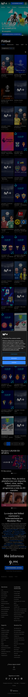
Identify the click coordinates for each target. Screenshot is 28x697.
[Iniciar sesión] (25, 3)
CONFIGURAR (14, 354)
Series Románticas (5, 609)
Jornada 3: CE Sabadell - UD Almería (20, 204)
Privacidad (22, 683)
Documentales (4, 613)
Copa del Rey (7, 533)
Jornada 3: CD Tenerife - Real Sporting (18, 152)
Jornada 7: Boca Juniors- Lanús (18, 178)
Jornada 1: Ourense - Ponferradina (7, 204)
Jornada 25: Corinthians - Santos (7, 436)
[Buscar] (9, 3)
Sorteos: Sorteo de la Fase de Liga (20, 75)
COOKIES (14, 685)
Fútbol (14, 7)
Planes (15, 645)
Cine (8, 7)
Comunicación (17, 657)
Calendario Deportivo (5, 651)
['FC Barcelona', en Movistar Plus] (14, 462)
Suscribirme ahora (17, 3)
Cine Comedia (4, 595)
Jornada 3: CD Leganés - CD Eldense (7, 256)
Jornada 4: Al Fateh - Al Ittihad (20, 281)
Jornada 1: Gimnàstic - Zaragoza (20, 436)
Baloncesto (3, 640)
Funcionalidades (17, 630)
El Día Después (4, 636)
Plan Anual (16, 649)
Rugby (2, 643)
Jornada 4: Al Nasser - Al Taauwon (20, 126)
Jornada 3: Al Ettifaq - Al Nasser (7, 75)
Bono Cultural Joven (18, 651)
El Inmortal (16, 599)
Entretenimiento (4, 615)
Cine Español (4, 593)
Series (3, 7)
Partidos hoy (3, 653)
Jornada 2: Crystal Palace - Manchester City (7, 152)
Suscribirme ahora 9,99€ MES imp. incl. (13, 34)
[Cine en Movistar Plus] (14, 499)
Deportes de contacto (5, 647)
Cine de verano (4, 601)
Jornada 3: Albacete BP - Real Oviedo (20, 256)
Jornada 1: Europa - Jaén (19, 410)
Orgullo (2, 617)
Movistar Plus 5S (17, 620)
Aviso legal (16, 683)
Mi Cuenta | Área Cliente (19, 632)
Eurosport (3, 649)
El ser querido (17, 591)
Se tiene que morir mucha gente (19, 602)
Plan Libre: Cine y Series (19, 643)
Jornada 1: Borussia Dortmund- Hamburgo (20, 230)
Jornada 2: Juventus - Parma (7, 307)
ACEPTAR (14, 362)
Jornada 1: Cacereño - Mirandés (7, 178)
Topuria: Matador (4, 645)
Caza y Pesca (16, 618)
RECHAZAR (14, 358)
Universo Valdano (5, 638)
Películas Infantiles (5, 603)
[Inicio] (4, 3)
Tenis (2, 641)
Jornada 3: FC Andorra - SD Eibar (6, 385)
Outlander (16, 605)
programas (9, 544)
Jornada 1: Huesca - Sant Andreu (6, 281)
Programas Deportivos (18, 616)
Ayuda (14, 669)
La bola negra (17, 593)
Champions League (20, 533)
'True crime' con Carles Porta (20, 610)
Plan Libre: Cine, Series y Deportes (19, 640)
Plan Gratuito (17, 647)
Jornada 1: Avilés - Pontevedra (6, 126)
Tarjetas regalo (17, 655)
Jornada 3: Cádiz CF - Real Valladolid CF (7, 410)
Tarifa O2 (16, 653)
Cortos (2, 599)
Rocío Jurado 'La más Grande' (20, 609)
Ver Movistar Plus (17, 628)
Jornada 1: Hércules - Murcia (20, 307)
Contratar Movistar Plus (19, 638)
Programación (4, 655)
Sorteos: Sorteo (18, 100)
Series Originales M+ (5, 607)
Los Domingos (17, 595)
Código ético (16, 636)
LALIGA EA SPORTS (12, 530)
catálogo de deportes (16, 540)
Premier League (20, 531)
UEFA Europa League (12, 534)
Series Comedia (4, 611)
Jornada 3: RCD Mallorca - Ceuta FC (20, 385)
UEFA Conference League (13, 535)
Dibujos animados (17, 614)
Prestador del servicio (7, 683)
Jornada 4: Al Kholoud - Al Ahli (7, 230)
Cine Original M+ (4, 592)
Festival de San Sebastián (19, 612)
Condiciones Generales (19, 634)
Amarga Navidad (17, 597)
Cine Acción (3, 597)
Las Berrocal (16, 607)
